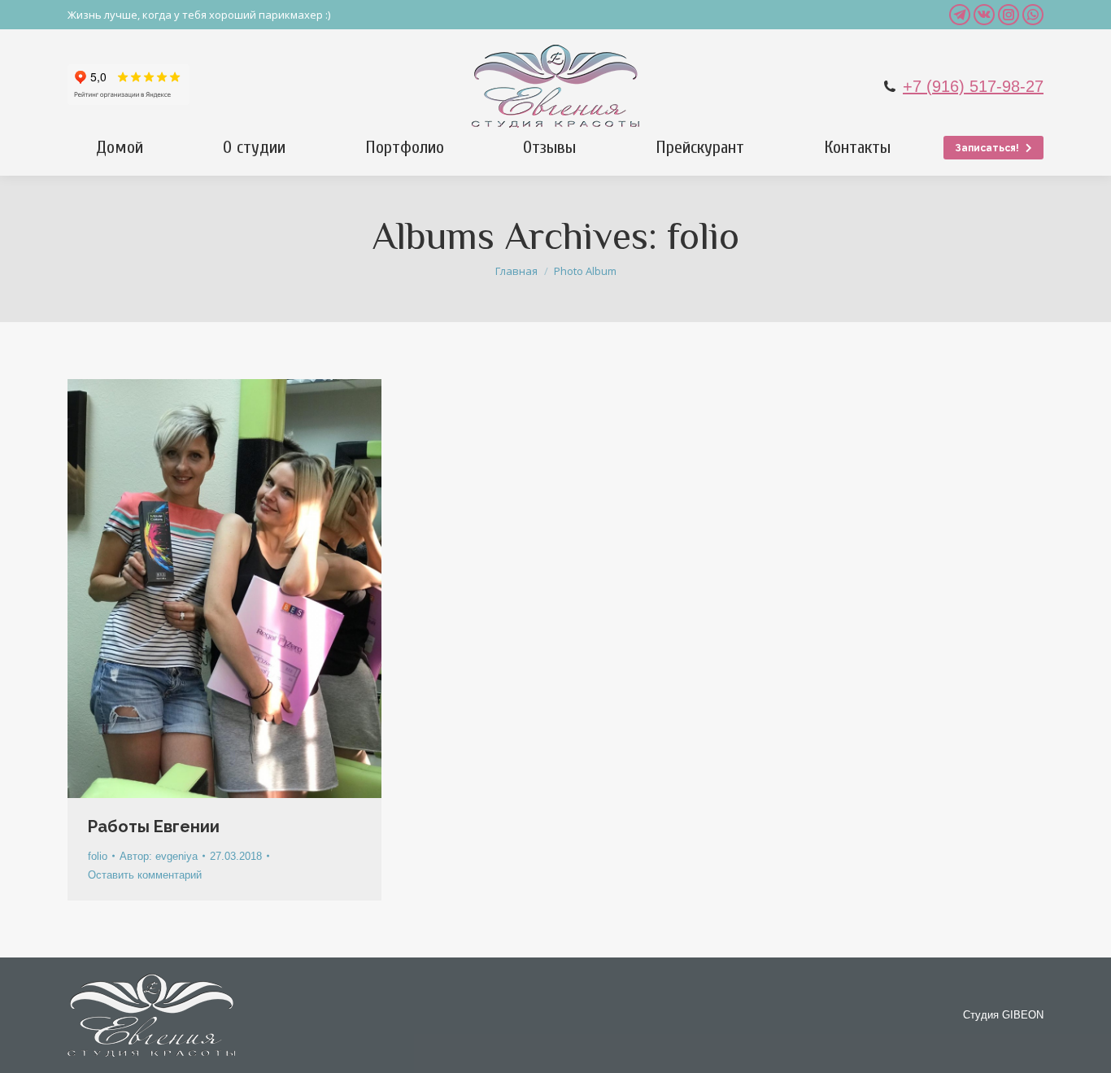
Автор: (159, 856)
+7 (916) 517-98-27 (973, 86)
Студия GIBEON (1003, 1015)
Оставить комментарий (145, 875)
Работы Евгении (154, 826)
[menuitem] (120, 147)
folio (97, 856)
